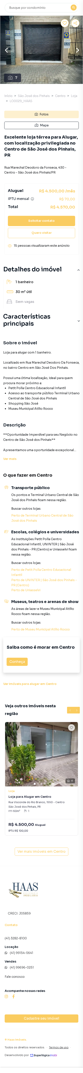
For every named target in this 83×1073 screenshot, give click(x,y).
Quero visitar (41, 233)
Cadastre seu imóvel (41, 1018)
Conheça (17, 661)
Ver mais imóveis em (41, 851)
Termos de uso (59, 1047)
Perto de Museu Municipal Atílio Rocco (40, 629)
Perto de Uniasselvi (25, 590)
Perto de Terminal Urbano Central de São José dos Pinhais (42, 518)
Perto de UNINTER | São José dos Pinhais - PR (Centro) (44, 582)
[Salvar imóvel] (65, 23)
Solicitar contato (41, 221)
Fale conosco (15, 977)
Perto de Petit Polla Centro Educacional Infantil (41, 572)
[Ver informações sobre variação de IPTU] (32, 198)
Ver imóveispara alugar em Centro (30, 684)
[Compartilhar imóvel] (75, 23)
